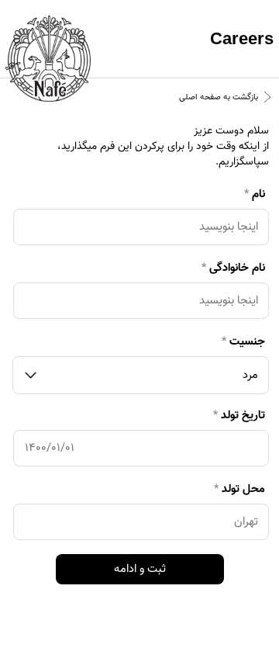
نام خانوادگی (233, 268)
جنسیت (243, 342)
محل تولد (239, 489)
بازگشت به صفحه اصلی (218, 97)
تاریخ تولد (239, 415)
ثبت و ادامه (140, 569)
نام (254, 194)
